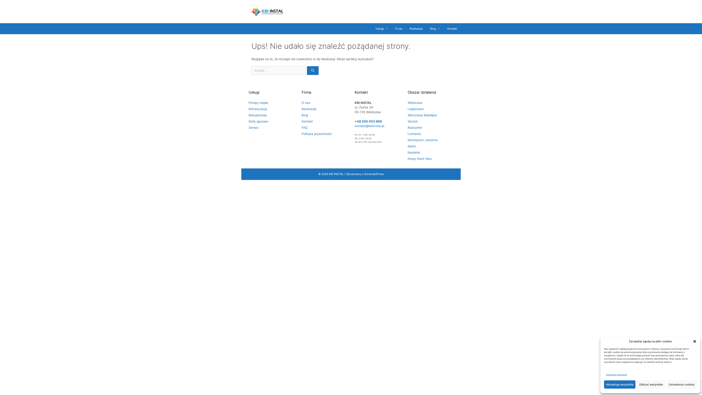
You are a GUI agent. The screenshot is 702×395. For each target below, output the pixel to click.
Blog (433, 28)
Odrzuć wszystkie (651, 384)
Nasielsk (414, 152)
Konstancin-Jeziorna (423, 140)
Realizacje (416, 28)
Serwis (253, 127)
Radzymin (415, 127)
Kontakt (452, 28)
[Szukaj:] (278, 70)
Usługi (379, 28)
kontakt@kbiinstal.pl (369, 126)
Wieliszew (415, 103)
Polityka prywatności (317, 134)
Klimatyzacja (258, 109)
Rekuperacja (258, 115)
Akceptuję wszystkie (619, 384)
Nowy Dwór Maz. (420, 159)
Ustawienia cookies (682, 384)
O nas (398, 28)
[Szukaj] (313, 70)
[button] (695, 341)
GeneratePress (374, 174)
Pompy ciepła (258, 103)
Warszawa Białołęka (422, 115)
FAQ (304, 127)
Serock (413, 121)
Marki (412, 146)
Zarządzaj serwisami (616, 374)
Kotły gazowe (258, 121)
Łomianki (414, 134)
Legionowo (416, 109)
